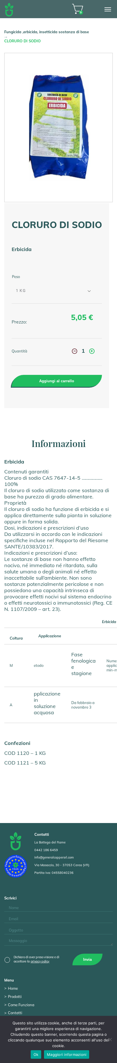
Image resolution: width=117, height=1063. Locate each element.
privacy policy (40, 961)
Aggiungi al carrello (56, 381)
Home (13, 988)
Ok (36, 1054)
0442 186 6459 (46, 850)
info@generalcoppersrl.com (54, 857)
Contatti (15, 1012)
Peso (16, 276)
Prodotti (15, 996)
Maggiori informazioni (66, 1054)
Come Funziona (21, 1005)
